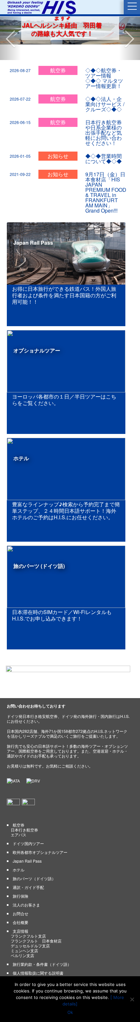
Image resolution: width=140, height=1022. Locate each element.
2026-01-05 (20, 140)
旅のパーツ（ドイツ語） (34, 863)
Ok (70, 1012)
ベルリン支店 (22, 939)
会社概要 (20, 906)
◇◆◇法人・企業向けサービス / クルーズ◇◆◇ (104, 88)
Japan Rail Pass (27, 845)
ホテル (18, 854)
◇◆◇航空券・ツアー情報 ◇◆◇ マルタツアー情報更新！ (104, 62)
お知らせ (58, 140)
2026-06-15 (20, 106)
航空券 (58, 54)
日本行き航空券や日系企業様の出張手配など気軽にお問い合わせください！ (103, 117)
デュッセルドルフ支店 (30, 930)
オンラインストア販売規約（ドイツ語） (48, 971)
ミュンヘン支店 (24, 935)
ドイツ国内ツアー (28, 828)
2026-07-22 (20, 83)
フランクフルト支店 (28, 920)
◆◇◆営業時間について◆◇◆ (103, 143)
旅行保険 (20, 880)
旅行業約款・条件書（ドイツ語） (42, 948)
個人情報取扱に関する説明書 (38, 957)
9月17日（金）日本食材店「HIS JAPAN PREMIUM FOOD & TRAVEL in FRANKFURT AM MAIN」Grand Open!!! (105, 177)
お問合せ (20, 898)
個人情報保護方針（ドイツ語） (38, 962)
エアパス (18, 819)
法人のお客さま (26, 889)
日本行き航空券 (24, 814)
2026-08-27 (20, 54)
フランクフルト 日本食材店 (36, 925)
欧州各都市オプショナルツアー (40, 836)
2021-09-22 (20, 158)
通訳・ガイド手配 (28, 871)
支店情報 (20, 915)
